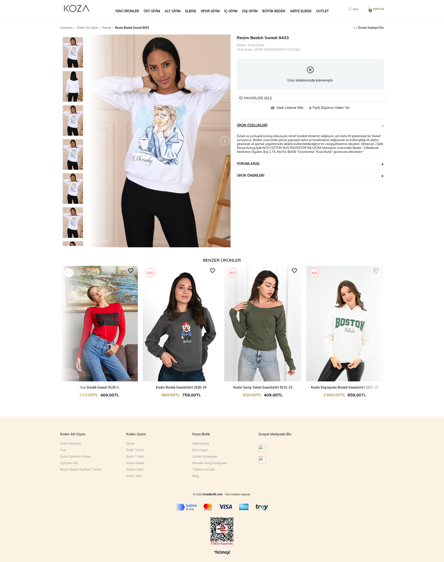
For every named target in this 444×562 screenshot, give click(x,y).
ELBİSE (190, 11)
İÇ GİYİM (230, 11)
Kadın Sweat (135, 463)
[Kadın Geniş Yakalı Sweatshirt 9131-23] (263, 324)
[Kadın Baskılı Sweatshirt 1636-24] (181, 324)
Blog (195, 476)
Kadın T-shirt (135, 456)
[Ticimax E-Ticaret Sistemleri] (222, 552)
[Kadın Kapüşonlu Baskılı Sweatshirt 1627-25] (344, 324)
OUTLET (322, 11)
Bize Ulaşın (200, 450)
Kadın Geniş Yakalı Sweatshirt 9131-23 (262, 387)
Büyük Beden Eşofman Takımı (80, 469)
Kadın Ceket (134, 469)
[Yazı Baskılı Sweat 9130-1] (99, 324)
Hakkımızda (200, 443)
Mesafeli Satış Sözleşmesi (209, 463)
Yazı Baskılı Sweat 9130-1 (99, 387)
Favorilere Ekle (130, 270)
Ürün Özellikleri (252, 125)
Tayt (63, 450)
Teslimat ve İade (203, 469)
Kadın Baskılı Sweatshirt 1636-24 (181, 387)
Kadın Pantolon (70, 443)
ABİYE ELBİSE (300, 11)
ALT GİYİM (173, 11)
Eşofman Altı (69, 463)
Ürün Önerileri (250, 175)
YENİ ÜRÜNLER (127, 11)
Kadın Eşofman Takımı (75, 456)
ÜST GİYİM (152, 11)
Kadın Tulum (135, 450)
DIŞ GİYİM (250, 11)
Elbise (130, 443)
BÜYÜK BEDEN (273, 11)
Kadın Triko (134, 476)
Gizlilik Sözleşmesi (204, 456)
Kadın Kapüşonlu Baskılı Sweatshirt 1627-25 (344, 387)
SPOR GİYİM (210, 11)
